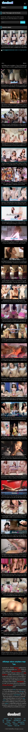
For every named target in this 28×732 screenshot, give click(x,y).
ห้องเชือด (8, 720)
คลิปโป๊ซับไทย (17, 720)
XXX (14, 689)
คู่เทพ (13, 722)
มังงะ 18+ (17, 725)
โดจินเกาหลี (8, 724)
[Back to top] (23, 727)
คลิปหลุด (21, 691)
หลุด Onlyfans (17, 694)
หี (11, 718)
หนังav (6, 703)
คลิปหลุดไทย (21, 722)
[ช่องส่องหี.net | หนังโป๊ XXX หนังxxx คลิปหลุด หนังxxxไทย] (11, 3)
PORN (8, 722)
